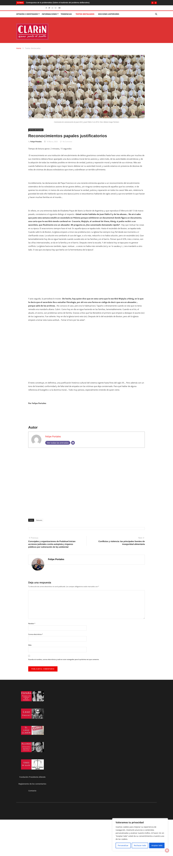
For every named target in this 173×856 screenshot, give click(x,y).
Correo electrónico (35, 634)
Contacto (32, 790)
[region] (140, 834)
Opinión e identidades (27, 14)
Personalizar (123, 845)
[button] (152, 3)
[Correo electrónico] (73, 443)
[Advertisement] (86, 272)
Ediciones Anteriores (108, 14)
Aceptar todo (156, 845)
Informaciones (49, 14)
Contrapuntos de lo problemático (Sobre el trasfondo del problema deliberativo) (58, 3)
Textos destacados (85, 14)
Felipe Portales (36, 141)
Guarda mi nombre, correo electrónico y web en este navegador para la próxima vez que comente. (63, 659)
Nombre (31, 623)
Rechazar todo (140, 845)
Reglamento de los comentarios (32, 784)
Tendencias (66, 14)
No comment (67, 141)
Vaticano (39, 520)
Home (18, 48)
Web (29, 645)
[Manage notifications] (167, 850)
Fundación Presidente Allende (32, 777)
